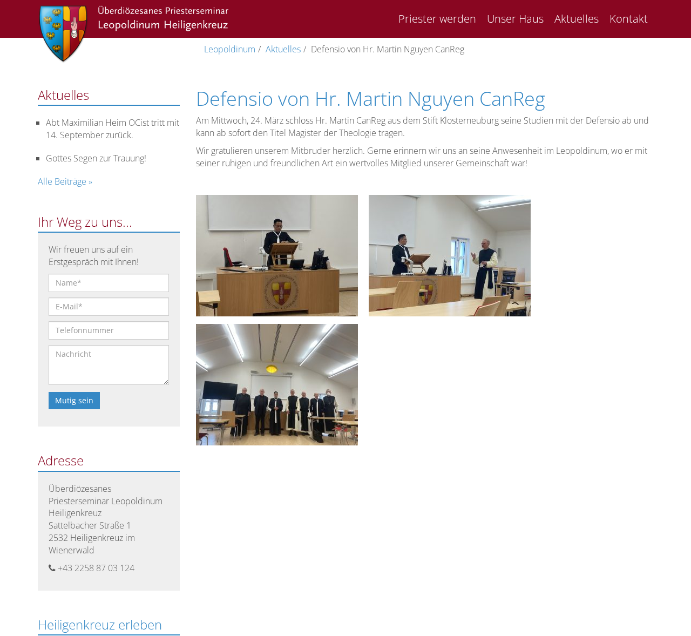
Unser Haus (515, 18)
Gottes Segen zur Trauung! (96, 158)
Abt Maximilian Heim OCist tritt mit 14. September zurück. (112, 129)
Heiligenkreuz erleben (100, 624)
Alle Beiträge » (65, 181)
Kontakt (628, 18)
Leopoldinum (229, 49)
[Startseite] (133, 34)
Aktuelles (576, 18)
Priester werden (437, 18)
